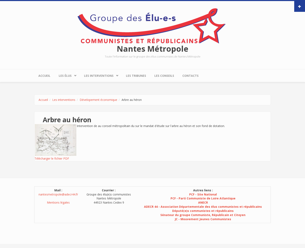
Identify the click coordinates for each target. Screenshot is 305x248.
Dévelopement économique (98, 100)
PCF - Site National (203, 194)
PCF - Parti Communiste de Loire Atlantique (203, 198)
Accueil (44, 76)
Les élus (63, 75)
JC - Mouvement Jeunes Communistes (203, 219)
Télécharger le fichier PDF (51, 158)
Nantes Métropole (152, 49)
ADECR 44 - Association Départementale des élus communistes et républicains (203, 207)
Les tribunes (136, 76)
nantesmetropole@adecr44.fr (58, 194)
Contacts (190, 76)
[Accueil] (152, 26)
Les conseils (164, 76)
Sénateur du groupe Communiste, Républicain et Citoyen (202, 215)
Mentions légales (58, 202)
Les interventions (96, 75)
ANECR (203, 202)
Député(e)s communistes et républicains (203, 211)
